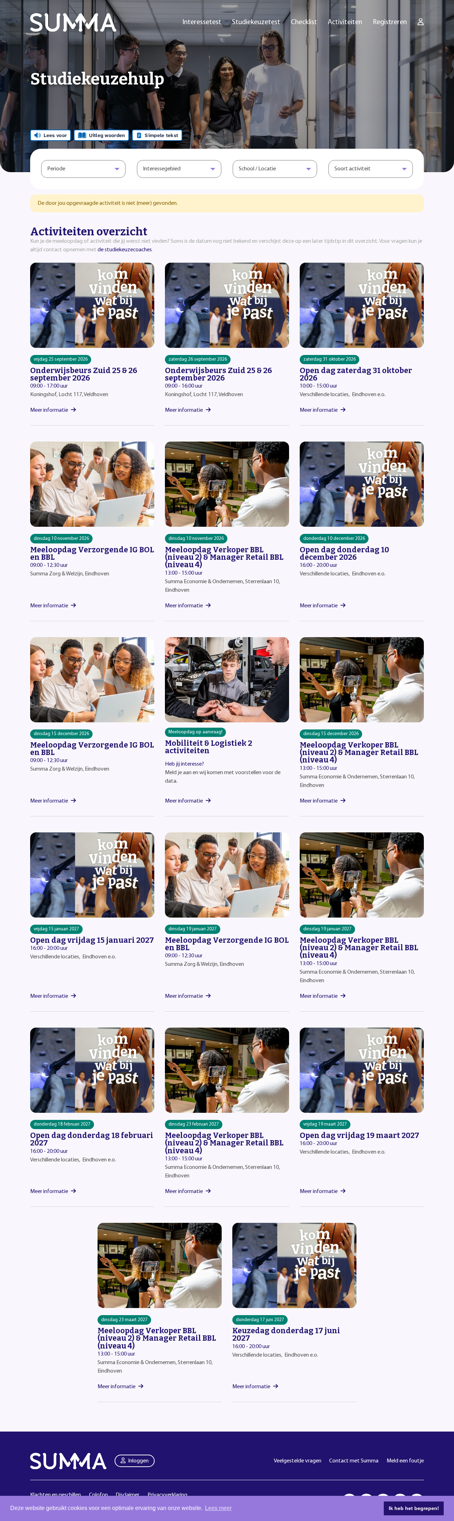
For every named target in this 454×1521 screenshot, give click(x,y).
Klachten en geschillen (55, 1495)
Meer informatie (49, 410)
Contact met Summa (353, 1461)
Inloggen (138, 1461)
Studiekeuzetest (256, 22)
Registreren (390, 22)
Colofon (98, 1495)
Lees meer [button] (218, 1508)
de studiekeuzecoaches (125, 250)
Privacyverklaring (167, 1495)
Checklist (304, 22)
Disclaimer (127, 1495)
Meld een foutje (405, 1461)
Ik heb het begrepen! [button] (414, 1508)
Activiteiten (345, 22)
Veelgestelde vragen (297, 1461)
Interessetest (202, 22)
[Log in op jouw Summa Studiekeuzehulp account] (420, 22)
